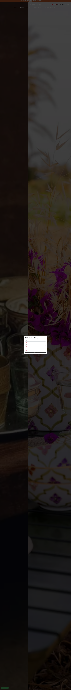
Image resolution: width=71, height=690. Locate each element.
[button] (35, 342)
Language (26, 344)
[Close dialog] (46, 336)
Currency (26, 348)
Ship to (26, 340)
